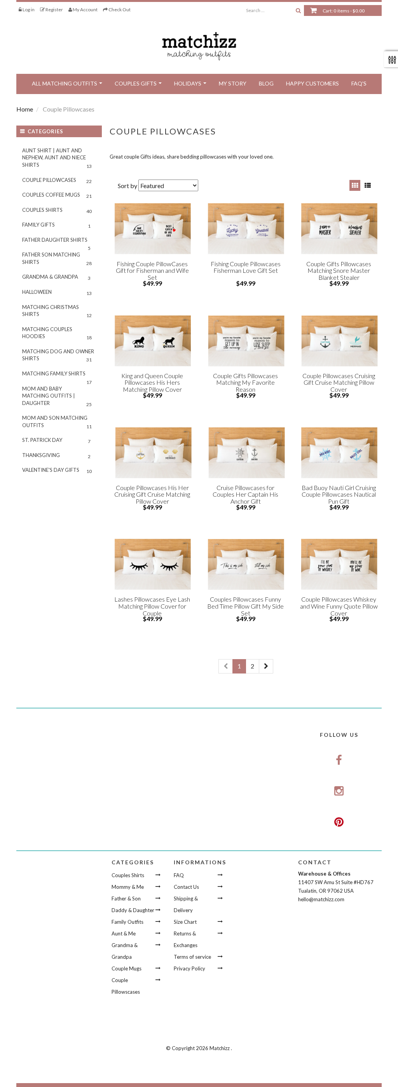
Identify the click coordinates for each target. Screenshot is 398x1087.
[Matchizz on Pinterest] (339, 822)
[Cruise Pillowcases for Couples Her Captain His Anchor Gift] (245, 452)
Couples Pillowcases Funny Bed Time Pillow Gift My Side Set (245, 605)
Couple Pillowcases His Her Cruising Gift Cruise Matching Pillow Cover (152, 494)
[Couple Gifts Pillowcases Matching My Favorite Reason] (245, 340)
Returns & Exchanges (185, 939)
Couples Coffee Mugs (57, 195)
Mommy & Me (128, 887)
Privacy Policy (189, 968)
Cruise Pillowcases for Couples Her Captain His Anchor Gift (245, 494)
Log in (28, 9)
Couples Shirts (57, 210)
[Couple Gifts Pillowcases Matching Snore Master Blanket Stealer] (339, 229)
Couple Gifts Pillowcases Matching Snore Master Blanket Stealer (338, 270)
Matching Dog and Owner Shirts (58, 355)
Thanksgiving (56, 455)
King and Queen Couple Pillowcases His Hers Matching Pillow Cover (152, 382)
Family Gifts (56, 225)
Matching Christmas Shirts (57, 311)
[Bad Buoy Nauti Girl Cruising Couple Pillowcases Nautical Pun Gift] (339, 452)
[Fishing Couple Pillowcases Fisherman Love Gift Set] (245, 229)
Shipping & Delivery (186, 904)
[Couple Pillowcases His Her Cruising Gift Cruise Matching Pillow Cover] (152, 452)
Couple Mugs (126, 968)
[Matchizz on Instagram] (339, 791)
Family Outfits (127, 922)
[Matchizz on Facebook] (339, 760)
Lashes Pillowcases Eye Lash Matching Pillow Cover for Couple (152, 605)
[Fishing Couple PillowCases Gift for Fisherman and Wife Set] (152, 229)
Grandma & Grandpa (56, 277)
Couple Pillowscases (126, 986)
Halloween (57, 292)
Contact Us (186, 887)
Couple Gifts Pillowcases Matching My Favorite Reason (245, 382)
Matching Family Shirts (57, 375)
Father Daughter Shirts (56, 242)
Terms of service (192, 957)
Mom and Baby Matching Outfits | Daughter (57, 396)
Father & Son (126, 898)
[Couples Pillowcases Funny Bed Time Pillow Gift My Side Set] (245, 564)
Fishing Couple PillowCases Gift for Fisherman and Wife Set (152, 270)
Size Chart (185, 922)
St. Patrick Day (56, 440)
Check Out (119, 9)
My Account (85, 9)
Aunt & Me (124, 933)
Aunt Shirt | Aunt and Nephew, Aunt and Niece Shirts (57, 158)
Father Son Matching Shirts (57, 258)
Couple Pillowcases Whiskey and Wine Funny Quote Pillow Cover (339, 605)
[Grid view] (355, 185)
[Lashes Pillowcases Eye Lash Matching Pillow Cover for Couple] (152, 564)
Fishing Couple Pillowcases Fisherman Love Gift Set (246, 267)
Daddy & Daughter (133, 910)
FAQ (179, 875)
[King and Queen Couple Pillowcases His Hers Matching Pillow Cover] (152, 340)
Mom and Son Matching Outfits (57, 422)
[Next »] (266, 666)
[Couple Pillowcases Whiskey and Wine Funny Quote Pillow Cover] (339, 564)
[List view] (368, 185)
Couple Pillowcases (57, 180)
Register (54, 9)
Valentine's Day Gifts (57, 470)
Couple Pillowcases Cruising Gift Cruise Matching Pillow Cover (338, 382)
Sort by (127, 185)
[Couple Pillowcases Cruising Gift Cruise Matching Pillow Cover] (339, 340)
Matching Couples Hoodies (57, 333)
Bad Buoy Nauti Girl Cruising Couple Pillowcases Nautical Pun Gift (339, 494)
